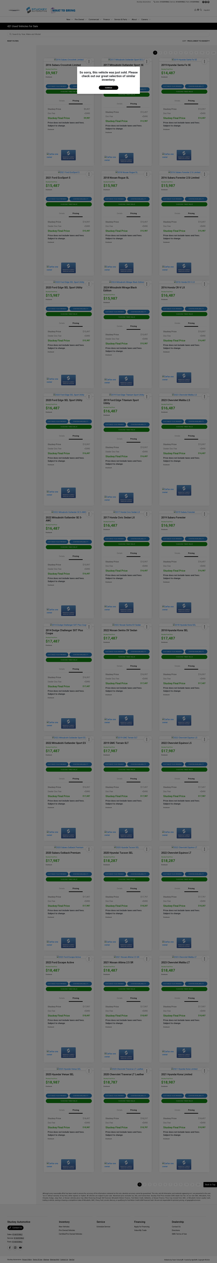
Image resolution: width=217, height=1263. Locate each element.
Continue (108, 88)
